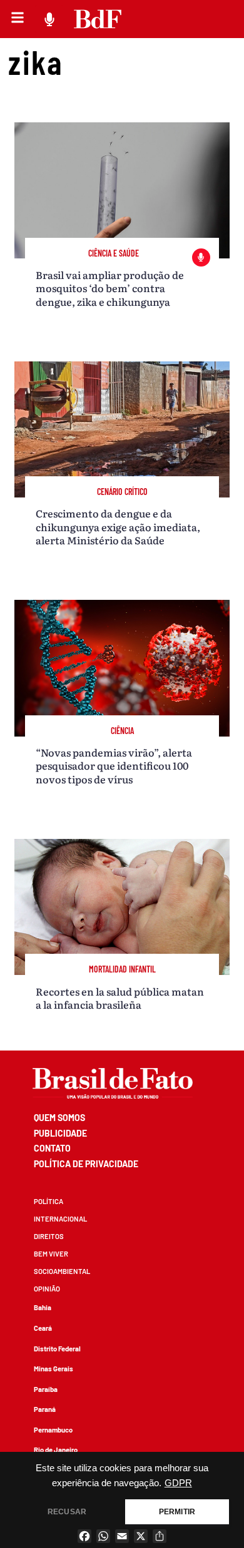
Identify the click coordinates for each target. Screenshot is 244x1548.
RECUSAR (67, 1511)
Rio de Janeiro (56, 1450)
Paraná (45, 1409)
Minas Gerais (53, 1368)
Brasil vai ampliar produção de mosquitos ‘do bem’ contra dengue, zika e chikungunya (110, 288)
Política (48, 1201)
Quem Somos (59, 1117)
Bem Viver (51, 1254)
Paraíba (46, 1389)
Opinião (47, 1289)
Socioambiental (62, 1271)
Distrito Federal (57, 1349)
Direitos (49, 1236)
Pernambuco (53, 1430)
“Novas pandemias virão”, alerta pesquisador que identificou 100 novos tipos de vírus (114, 765)
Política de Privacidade (86, 1164)
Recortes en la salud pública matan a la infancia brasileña (120, 998)
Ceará (43, 1328)
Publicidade (60, 1133)
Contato (52, 1148)
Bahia (42, 1307)
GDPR (178, 1483)
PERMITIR (177, 1511)
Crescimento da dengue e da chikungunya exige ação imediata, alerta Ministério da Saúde (118, 526)
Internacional (60, 1219)
